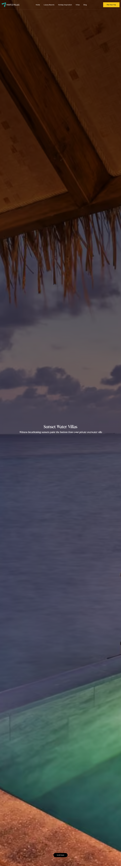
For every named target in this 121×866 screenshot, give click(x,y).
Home (38, 5)
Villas (78, 5)
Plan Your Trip (111, 5)
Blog (85, 5)
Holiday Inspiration (65, 5)
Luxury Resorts (49, 5)
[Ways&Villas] (10, 4)
